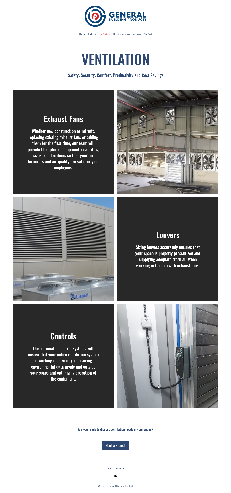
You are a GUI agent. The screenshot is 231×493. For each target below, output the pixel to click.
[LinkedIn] (115, 475)
